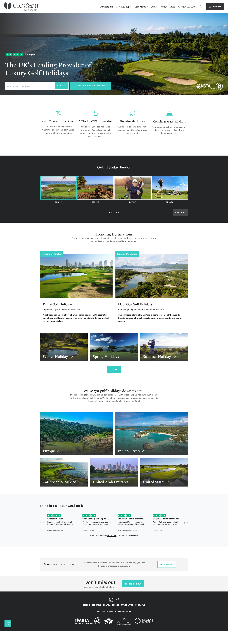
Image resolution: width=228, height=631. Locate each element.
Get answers (167, 564)
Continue (180, 213)
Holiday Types (124, 6)
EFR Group (96, 605)
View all (114, 369)
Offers (154, 6)
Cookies (115, 605)
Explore (61, 86)
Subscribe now (133, 584)
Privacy (106, 605)
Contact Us (140, 605)
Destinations (106, 6)
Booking (86, 605)
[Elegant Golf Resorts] (21, 6)
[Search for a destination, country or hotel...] (200, 6)
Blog (172, 6)
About (164, 6)
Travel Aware (127, 605)
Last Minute (141, 6)
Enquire (216, 6)
